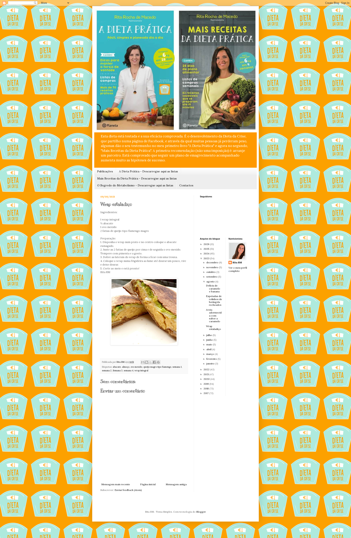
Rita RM (237, 262)
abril (209, 349)
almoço (125, 366)
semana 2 (107, 370)
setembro (212, 276)
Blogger (201, 511)
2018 (206, 388)
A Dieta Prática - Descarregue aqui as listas (148, 171)
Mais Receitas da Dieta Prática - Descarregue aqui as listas (137, 178)
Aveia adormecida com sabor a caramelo (214, 315)
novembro (212, 267)
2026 (207, 244)
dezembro (212, 262)
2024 (207, 253)
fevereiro (212, 358)
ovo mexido (136, 366)
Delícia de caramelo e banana (213, 288)
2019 (206, 383)
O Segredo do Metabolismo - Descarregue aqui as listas (135, 185)
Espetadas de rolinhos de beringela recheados (214, 300)
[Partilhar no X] (150, 362)
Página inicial (148, 484)
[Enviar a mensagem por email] (143, 362)
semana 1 (177, 366)
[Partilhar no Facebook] (154, 362)
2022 (207, 369)
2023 (207, 258)
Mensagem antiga (176, 484)
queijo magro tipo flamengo (157, 366)
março (210, 353)
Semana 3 (117, 370)
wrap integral (141, 370)
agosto (210, 281)
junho (209, 339)
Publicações (105, 171)
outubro (211, 271)
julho (209, 335)
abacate (117, 366)
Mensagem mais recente (115, 484)
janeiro (210, 363)
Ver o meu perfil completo (238, 269)
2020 (207, 378)
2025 (207, 248)
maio (209, 344)
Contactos (186, 185)
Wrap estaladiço (213, 328)
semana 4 (128, 370)
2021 (206, 374)
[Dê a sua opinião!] (147, 362)
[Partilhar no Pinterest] (158, 362)
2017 (206, 393)
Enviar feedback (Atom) (128, 490)
